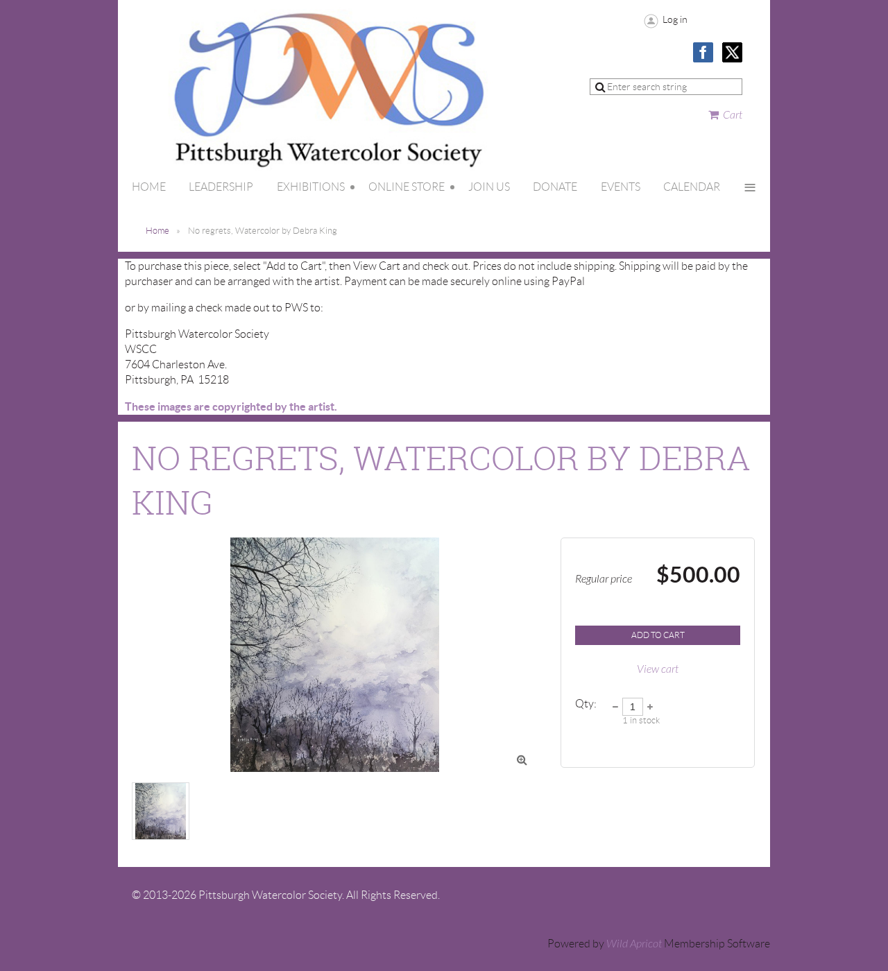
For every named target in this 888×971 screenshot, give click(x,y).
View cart (657, 669)
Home (157, 230)
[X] (732, 52)
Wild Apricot (634, 944)
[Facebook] (703, 52)
